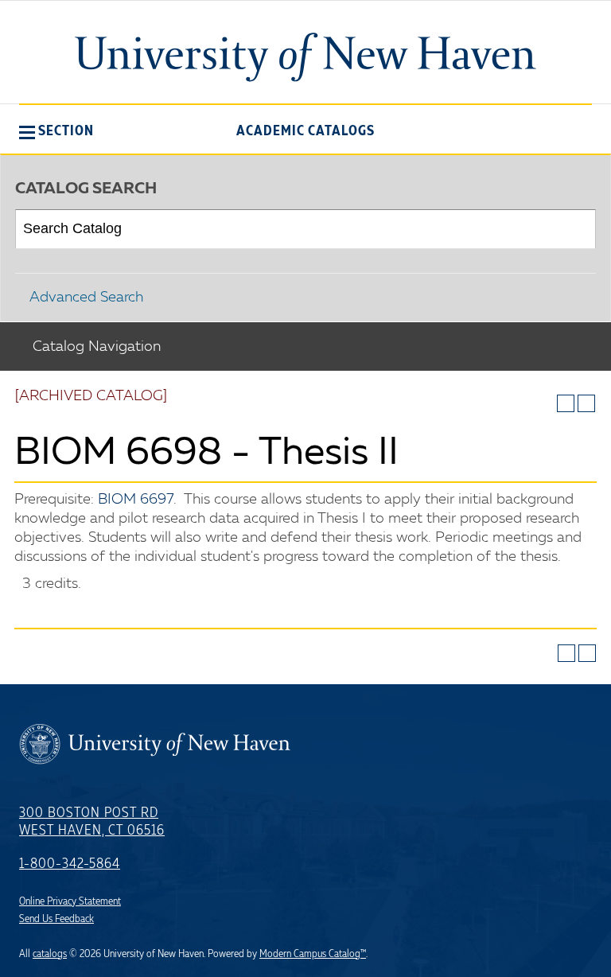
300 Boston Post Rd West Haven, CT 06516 (92, 822)
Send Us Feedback (56, 918)
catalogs (50, 953)
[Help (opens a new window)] (586, 403)
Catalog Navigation (97, 347)
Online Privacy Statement (70, 901)
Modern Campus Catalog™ (312, 953)
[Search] (577, 229)
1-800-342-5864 (69, 864)
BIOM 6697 (135, 499)
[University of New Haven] (305, 57)
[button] (56, 130)
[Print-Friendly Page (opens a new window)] (565, 403)
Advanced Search (86, 297)
